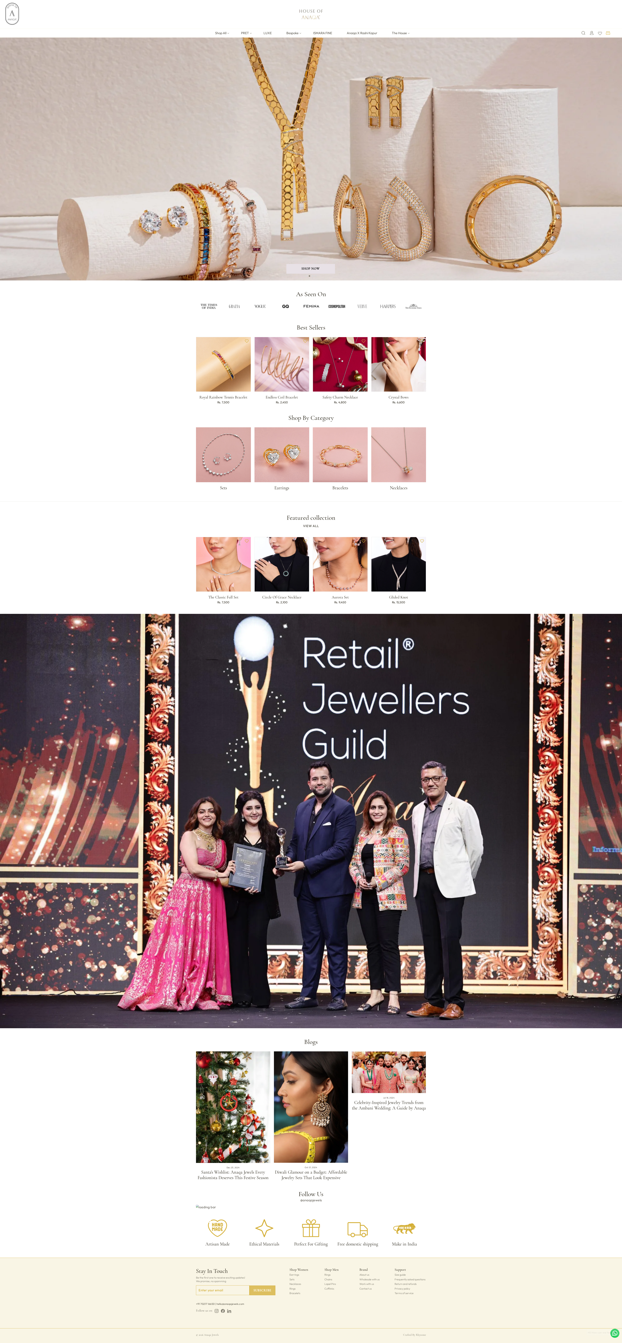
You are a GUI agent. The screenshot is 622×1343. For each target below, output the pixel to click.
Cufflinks (329, 1288)
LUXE (268, 33)
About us (364, 1274)
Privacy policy (402, 1288)
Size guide (400, 1274)
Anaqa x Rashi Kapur (362, 33)
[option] (209, 306)
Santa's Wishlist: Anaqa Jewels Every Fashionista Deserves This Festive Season (233, 1174)
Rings (292, 1288)
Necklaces (295, 1284)
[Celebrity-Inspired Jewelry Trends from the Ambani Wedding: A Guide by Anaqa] (389, 1072)
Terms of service (404, 1293)
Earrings (294, 1274)
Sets (291, 1279)
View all (311, 526)
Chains (328, 1279)
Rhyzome (421, 1335)
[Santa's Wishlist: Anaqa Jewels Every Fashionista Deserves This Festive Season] (233, 1107)
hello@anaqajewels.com (230, 1303)
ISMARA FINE (322, 33)
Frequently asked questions (410, 1279)
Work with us (366, 1284)
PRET (245, 33)
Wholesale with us (369, 1279)
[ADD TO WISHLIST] (247, 341)
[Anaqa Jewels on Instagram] (217, 1311)
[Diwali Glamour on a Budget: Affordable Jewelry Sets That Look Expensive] (311, 1107)
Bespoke (292, 33)
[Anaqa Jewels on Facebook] (223, 1311)
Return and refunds (406, 1284)
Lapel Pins (330, 1284)
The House (399, 33)
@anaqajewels (311, 1200)
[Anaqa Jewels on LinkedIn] (229, 1311)
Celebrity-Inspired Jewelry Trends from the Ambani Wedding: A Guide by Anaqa (389, 1105)
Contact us (365, 1288)
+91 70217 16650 (205, 1303)
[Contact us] (614, 1333)
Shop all (220, 33)
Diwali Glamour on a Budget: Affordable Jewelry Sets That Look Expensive (311, 1174)
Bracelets (294, 1293)
